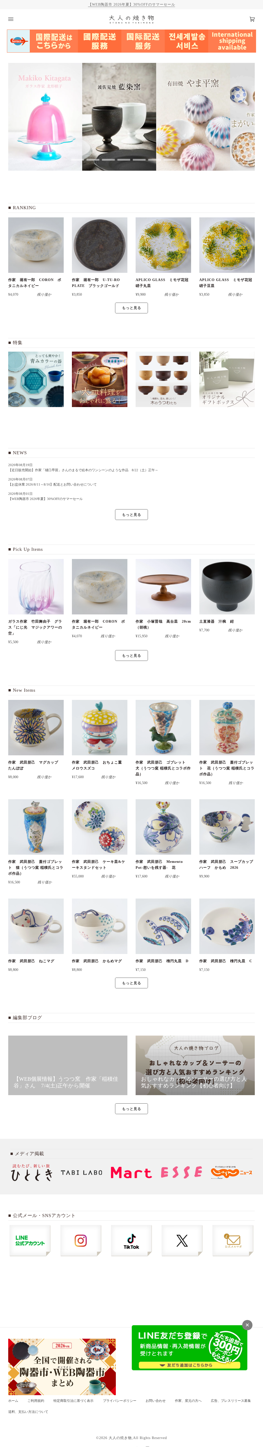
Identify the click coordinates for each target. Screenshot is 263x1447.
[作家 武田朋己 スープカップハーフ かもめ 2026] (227, 827)
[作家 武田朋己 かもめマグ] (99, 926)
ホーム (13, 1401)
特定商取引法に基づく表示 (73, 1401)
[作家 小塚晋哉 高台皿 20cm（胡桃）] (163, 586)
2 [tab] (93, 160)
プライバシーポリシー (119, 1401)
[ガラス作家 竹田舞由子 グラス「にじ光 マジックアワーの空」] (36, 586)
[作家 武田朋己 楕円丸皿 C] (227, 926)
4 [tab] (123, 160)
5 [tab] (139, 160)
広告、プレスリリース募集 (231, 1401)
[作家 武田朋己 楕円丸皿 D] (163, 926)
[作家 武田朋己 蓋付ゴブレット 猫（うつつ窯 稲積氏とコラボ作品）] (36, 827)
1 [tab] (77, 160)
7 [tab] (170, 160)
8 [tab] (185, 160)
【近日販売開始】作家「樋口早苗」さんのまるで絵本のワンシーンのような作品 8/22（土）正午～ (85, 470)
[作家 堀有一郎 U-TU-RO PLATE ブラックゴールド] (99, 245)
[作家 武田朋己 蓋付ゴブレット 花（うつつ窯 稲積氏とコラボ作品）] (227, 727)
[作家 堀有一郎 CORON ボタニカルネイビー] (36, 245)
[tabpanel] (45, 117)
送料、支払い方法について (28, 1412)
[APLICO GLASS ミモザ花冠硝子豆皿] (227, 245)
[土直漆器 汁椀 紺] (227, 586)
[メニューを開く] (16, 19)
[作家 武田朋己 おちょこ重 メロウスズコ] (99, 727)
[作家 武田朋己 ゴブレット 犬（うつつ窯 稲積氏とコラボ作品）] (163, 727)
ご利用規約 (35, 1401)
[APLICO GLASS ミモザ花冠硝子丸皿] (163, 245)
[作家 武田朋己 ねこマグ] (36, 926)
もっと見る (131, 308)
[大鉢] (99, 379)
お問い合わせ (156, 1401)
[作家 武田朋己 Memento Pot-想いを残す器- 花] (163, 827)
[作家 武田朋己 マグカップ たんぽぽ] (36, 727)
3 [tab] (108, 160)
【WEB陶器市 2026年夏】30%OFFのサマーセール (131, 4)
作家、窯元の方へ (188, 1401)
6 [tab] (154, 160)
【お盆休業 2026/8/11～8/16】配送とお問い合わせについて (52, 484)
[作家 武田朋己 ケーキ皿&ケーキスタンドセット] (99, 827)
